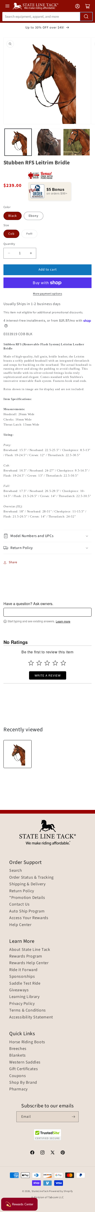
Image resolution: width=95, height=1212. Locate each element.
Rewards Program (25, 956)
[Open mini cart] (88, 6)
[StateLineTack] (35, 6)
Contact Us (19, 904)
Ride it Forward (23, 970)
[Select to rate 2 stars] (39, 663)
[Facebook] (32, 1153)
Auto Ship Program (27, 911)
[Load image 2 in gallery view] (47, 142)
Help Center (20, 925)
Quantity (9, 244)
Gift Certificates (23, 1069)
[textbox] (47, 612)
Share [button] (13, 562)
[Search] (86, 16)
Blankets (17, 1055)
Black (12, 216)
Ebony (34, 216)
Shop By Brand (23, 1082)
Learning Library (24, 997)
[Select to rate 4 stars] (55, 663)
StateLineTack (40, 1191)
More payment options (47, 294)
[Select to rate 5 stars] (63, 663)
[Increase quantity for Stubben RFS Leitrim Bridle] (31, 253)
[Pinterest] (63, 1153)
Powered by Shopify (61, 1191)
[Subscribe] (73, 1116)
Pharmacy (18, 1089)
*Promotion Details (27, 897)
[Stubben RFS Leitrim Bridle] (17, 754)
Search (15, 870)
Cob (11, 234)
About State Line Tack (29, 949)
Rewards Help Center (28, 963)
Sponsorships (22, 976)
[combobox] (47, 16)
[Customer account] (77, 6)
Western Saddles (25, 1062)
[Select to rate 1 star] (31, 663)
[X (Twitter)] (53, 1153)
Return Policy (21, 891)
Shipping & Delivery (27, 884)
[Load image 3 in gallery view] (76, 142)
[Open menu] (7, 5)
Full (29, 234)
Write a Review (48, 675)
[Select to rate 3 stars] (47, 663)
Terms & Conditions (27, 1010)
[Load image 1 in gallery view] (18, 142)
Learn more (63, 621)
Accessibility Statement (31, 1017)
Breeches (18, 1049)
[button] (47, 536)
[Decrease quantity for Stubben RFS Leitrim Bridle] (9, 253)
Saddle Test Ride (25, 983)
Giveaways (19, 990)
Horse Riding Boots (27, 1042)
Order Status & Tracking (31, 877)
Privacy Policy (22, 1003)
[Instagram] (42, 1153)
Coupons (17, 1076)
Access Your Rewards (28, 918)
